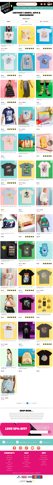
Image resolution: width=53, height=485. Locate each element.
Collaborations (9, 466)
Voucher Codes (43, 455)
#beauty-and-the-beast (39, 416)
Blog (9, 461)
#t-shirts (33, 416)
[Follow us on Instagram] (20, 448)
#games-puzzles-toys (14, 418)
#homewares (12, 416)
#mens (19, 413)
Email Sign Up (9, 457)
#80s (31, 418)
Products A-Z (44, 464)
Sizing (26, 464)
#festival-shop (17, 416)
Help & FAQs (26, 457)
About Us (9, 455)
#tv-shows (40, 418)
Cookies (43, 461)
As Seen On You (9, 462)
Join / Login (26, 455)
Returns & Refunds (26, 462)
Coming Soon (9, 470)
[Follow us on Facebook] (14, 448)
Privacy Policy (44, 457)
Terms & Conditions (43, 459)
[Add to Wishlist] (16, 27)
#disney (42, 413)
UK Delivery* (10, 442)
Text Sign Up (9, 459)
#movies (38, 413)
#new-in (22, 413)
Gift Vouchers (26, 466)
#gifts (28, 418)
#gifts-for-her (28, 416)
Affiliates (9, 468)
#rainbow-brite (35, 418)
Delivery (26, 461)
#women (34, 413)
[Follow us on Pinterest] (38, 448)
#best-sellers (15, 413)
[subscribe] (49, 432)
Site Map (44, 462)
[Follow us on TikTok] (26, 448)
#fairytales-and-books (22, 418)
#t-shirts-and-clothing (28, 413)
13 (32, 403)
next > (35, 403)
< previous (18, 403)
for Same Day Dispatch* (28, 442)
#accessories (23, 416)
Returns (46, 442)
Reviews (9, 464)
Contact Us (26, 459)
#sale (10, 413)
